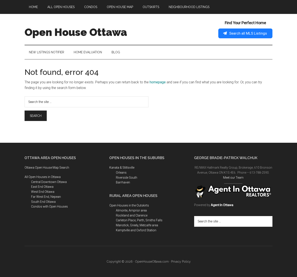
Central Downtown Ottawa (49, 182)
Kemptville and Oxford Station (136, 230)
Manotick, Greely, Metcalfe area (137, 225)
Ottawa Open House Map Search (47, 167)
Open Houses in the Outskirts (129, 205)
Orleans (121, 172)
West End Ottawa (42, 191)
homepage (158, 82)
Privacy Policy (181, 261)
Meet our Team (233, 177)
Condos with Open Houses (49, 206)
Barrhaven (123, 182)
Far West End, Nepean (46, 196)
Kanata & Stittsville (121, 167)
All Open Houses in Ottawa (43, 177)
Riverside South (126, 177)
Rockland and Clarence (131, 215)
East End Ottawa (42, 186)
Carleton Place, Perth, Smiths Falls (139, 220)
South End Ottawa (43, 201)
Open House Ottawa (76, 32)
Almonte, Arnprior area (131, 210)
